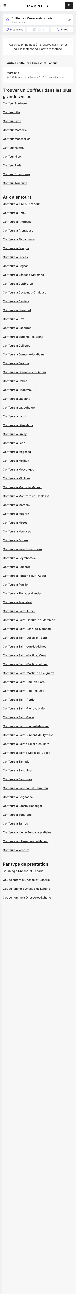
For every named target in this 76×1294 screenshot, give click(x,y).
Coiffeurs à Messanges (18, 469)
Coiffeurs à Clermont (17, 310)
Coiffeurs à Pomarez (16, 567)
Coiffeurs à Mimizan (16, 478)
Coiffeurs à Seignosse (18, 797)
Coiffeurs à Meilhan (16, 460)
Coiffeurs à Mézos (15, 522)
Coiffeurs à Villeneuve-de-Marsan (25, 841)
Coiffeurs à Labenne (16, 398)
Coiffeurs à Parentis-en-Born (22, 549)
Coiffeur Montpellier (16, 139)
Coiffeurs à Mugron (16, 513)
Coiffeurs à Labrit (14, 416)
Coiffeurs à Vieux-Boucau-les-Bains (27, 832)
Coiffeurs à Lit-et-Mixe (18, 425)
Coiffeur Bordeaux (15, 103)
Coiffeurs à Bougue (16, 248)
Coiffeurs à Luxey (15, 434)
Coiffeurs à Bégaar (15, 266)
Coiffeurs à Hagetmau (18, 390)
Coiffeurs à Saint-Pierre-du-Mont (25, 708)
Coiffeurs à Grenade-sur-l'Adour (24, 372)
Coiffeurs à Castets (16, 301)
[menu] (5, 6)
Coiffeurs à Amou (15, 213)
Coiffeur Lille (11, 112)
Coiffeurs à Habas (15, 381)
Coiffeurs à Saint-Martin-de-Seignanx (28, 673)
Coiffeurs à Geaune (16, 363)
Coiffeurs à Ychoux (16, 850)
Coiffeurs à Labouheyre (19, 407)
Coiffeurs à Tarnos (15, 823)
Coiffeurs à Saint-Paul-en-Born (24, 682)
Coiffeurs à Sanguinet (17, 770)
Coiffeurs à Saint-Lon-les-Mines (24, 646)
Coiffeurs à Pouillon (16, 584)
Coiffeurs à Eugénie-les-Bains (23, 336)
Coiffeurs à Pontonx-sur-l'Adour (24, 575)
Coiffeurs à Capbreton (18, 283)
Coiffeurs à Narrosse (17, 531)
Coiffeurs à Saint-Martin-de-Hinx (25, 664)
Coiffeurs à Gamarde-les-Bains (24, 354)
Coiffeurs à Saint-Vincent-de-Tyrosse (28, 735)
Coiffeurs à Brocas (15, 257)
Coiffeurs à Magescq (17, 452)
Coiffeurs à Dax (13, 319)
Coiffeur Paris (12, 165)
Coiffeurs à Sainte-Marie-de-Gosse (26, 752)
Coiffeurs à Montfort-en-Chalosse (26, 496)
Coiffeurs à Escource (17, 328)
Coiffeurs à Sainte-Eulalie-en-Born (26, 744)
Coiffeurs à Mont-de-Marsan (22, 487)
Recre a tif (12, 73)
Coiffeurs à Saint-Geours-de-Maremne (29, 620)
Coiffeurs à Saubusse (17, 779)
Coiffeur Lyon (12, 121)
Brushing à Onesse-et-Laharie (23, 871)
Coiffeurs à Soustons (17, 814)
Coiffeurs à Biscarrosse (18, 239)
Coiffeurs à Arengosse (18, 230)
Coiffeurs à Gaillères (16, 345)
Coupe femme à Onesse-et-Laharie (26, 888)
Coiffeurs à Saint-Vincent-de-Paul (26, 726)
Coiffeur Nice (12, 156)
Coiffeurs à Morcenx (16, 505)
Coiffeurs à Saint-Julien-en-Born (25, 637)
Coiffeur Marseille (15, 130)
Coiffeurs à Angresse (17, 221)
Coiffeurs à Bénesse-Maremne (23, 275)
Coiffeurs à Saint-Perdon (19, 699)
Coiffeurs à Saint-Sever (18, 717)
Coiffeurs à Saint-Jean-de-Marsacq (27, 629)
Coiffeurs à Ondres (15, 540)
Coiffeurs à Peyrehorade (19, 558)
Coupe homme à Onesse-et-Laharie (27, 897)
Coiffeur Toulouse (15, 183)
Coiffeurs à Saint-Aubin (19, 611)
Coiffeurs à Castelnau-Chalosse (24, 292)
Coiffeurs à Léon (14, 443)
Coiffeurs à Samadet (16, 761)
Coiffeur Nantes (13, 147)
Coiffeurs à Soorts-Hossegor (22, 806)
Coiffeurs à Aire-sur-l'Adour (21, 204)
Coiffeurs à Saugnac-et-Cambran (25, 788)
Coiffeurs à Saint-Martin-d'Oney (24, 655)
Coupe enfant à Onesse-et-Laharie (26, 880)
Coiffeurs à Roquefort (17, 602)
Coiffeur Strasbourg (16, 174)
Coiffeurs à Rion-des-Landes (22, 593)
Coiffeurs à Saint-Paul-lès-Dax (23, 690)
